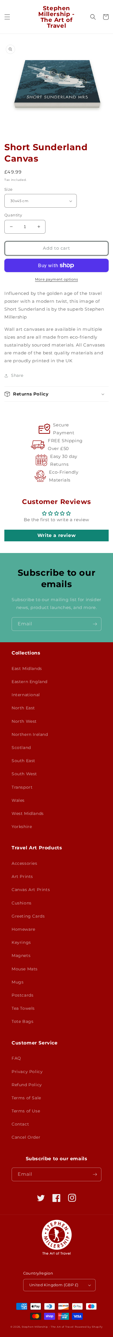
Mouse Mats (25, 969)
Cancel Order (26, 1137)
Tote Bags (22, 1021)
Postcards (22, 995)
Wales (18, 800)
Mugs (17, 982)
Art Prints (22, 876)
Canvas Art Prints (31, 889)
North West (24, 721)
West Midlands (28, 813)
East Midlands (27, 668)
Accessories (24, 863)
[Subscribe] (94, 624)
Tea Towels (23, 1008)
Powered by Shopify (89, 1326)
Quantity (13, 215)
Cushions (22, 903)
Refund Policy (27, 1084)
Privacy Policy (27, 1071)
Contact (20, 1124)
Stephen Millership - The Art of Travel (48, 1326)
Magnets (21, 955)
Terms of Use (26, 1111)
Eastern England (30, 681)
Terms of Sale (26, 1097)
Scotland (21, 747)
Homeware (23, 929)
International (26, 694)
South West (24, 773)
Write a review (56, 535)
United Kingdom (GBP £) (54, 1284)
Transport (22, 787)
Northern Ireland (30, 734)
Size (8, 189)
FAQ (16, 1058)
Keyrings (21, 942)
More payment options (56, 279)
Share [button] (17, 375)
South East (23, 760)
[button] (7, 16)
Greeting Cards (28, 916)
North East (23, 707)
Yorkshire (22, 826)
